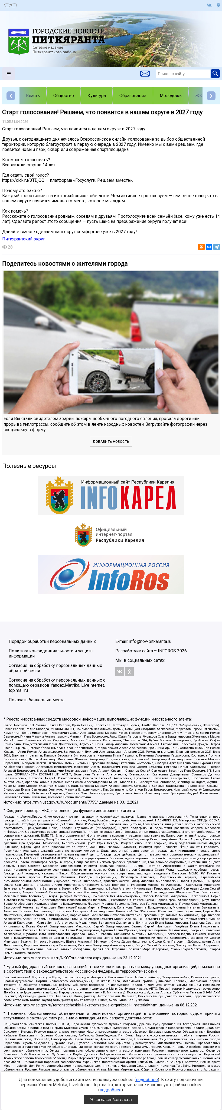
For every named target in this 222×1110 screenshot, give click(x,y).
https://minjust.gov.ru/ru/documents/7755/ (60, 802)
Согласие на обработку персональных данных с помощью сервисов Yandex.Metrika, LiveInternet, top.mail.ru (57, 685)
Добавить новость (111, 442)
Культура (96, 95)
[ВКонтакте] (209, 247)
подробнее (147, 1079)
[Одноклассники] (201, 247)
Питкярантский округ (23, 239)
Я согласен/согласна (111, 1099)
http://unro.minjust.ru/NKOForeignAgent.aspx (62, 958)
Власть (33, 95)
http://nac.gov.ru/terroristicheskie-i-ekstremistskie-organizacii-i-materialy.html (90, 1005)
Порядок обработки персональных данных (52, 641)
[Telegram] (216, 247)
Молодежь (171, 95)
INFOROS (167, 650)
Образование (132, 95)
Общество (63, 95)
